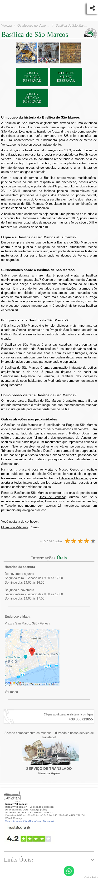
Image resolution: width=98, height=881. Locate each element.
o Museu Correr (66, 469)
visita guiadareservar (32, 98)
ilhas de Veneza (52, 497)
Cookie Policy (91, 877)
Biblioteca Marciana (73, 478)
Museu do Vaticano (14, 527)
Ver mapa (11, 692)
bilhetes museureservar (66, 77)
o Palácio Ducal (78, 433)
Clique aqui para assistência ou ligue (68, 714)
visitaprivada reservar (32, 77)
